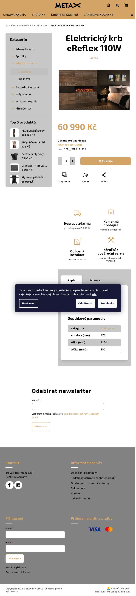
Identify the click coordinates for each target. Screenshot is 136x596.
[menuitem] (14, 15)
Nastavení (28, 303)
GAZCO (94, 58)
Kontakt (76, 493)
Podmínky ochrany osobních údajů (93, 478)
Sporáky (21, 56)
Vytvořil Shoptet (121, 588)
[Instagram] (18, 485)
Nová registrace (16, 567)
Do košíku (107, 161)
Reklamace (78, 488)
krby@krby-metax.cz (19, 473)
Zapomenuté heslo (17, 572)
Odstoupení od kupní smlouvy (90, 483)
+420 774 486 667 (16, 477)
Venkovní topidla (27, 101)
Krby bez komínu (26, 63)
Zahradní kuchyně (27, 87)
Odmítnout (85, 303)
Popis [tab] (71, 280)
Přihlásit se (41, 426)
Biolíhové (24, 79)
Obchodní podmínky (84, 473)
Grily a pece (23, 94)
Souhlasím (107, 303)
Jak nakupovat (80, 498)
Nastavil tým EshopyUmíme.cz (113, 592)
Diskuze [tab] (95, 280)
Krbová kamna (25, 49)
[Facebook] (9, 485)
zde (94, 294)
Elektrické (25, 72)
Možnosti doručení (70, 145)
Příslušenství (24, 109)
